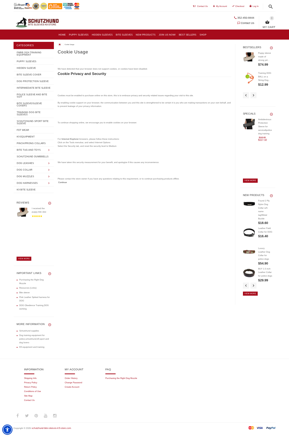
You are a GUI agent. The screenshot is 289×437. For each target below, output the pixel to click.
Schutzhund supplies (29, 331)
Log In (256, 6)
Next (253, 95)
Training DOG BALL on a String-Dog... (264, 76)
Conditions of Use (32, 391)
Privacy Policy (30, 382)
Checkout (239, 6)
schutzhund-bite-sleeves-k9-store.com (51, 428)
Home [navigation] (60, 45)
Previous (246, 95)
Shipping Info (30, 378)
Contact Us (247, 23)
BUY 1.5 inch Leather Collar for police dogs (265, 272)
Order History (71, 378)
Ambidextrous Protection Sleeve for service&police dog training (265, 126)
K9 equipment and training (31, 347)
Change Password (73, 382)
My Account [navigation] (221, 6)
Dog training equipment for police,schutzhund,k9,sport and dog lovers (34, 339)
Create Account (72, 387)
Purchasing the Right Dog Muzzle (121, 378)
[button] (269, 7)
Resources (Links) (28, 288)
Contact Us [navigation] (202, 6)
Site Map (28, 396)
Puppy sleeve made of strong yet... (264, 56)
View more (24, 259)
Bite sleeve (24, 292)
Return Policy (30, 387)
